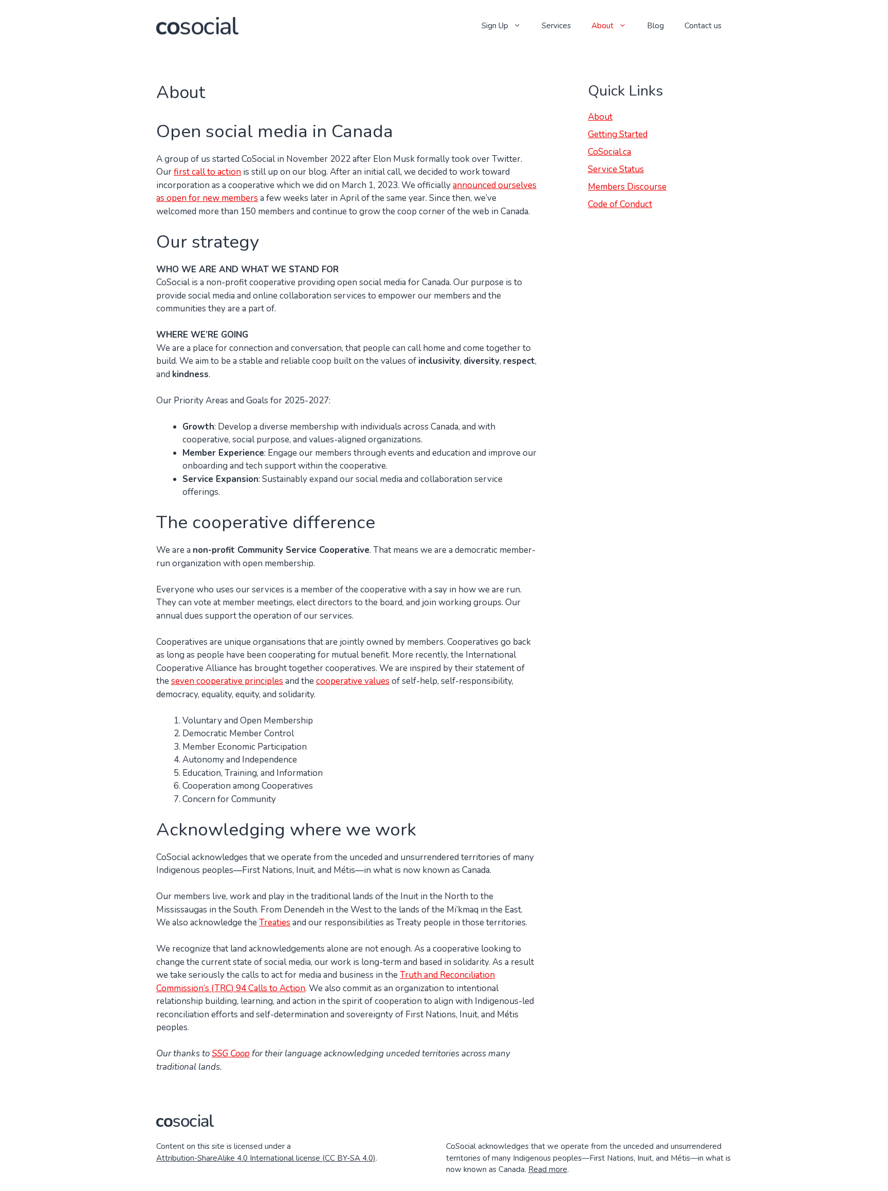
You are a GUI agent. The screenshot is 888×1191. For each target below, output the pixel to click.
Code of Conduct (620, 204)
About (602, 26)
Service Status (616, 169)
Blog (655, 26)
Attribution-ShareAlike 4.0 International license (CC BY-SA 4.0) (266, 1158)
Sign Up (495, 26)
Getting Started (617, 134)
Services (556, 26)
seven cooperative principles (227, 681)
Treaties (274, 922)
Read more (547, 1169)
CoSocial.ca (609, 152)
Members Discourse (627, 187)
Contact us (702, 26)
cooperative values (353, 681)
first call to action (207, 172)
